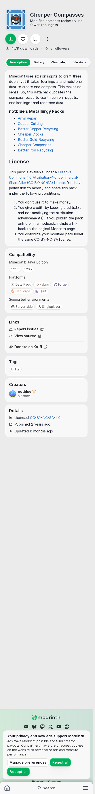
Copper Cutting (30, 123)
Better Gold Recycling (36, 139)
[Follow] (23, 39)
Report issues (26, 329)
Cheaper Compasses (34, 145)
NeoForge (22, 291)
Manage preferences (28, 762)
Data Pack (22, 284)
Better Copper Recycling (38, 129)
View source (25, 336)
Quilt (43, 291)
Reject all (60, 762)
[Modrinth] (46, 717)
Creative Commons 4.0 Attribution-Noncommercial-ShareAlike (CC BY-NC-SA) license (43, 177)
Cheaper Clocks (30, 134)
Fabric (44, 284)
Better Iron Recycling (35, 150)
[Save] (35, 39)
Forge (62, 284)
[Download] (10, 39)
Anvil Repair (27, 118)
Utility (15, 369)
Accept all (18, 771)
